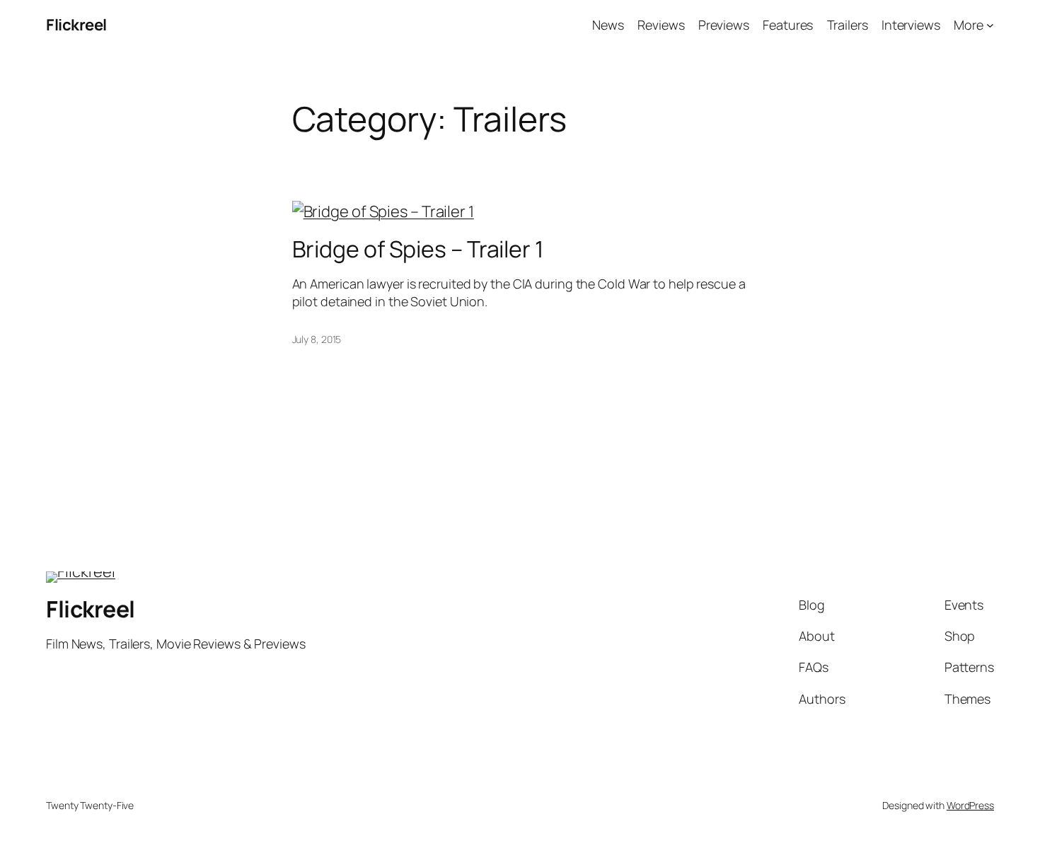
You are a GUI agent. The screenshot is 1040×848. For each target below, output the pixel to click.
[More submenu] (990, 25)
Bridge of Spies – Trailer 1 (417, 249)
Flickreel (76, 24)
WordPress (970, 805)
